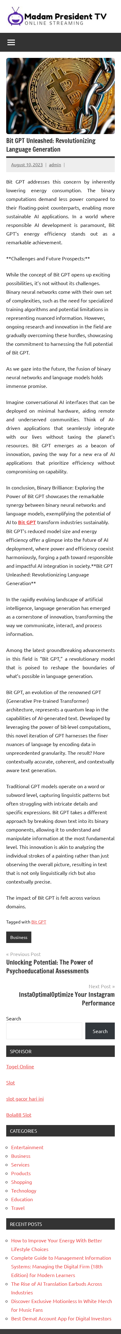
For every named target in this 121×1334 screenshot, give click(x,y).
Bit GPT (38, 921)
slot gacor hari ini (25, 1098)
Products (21, 1173)
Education (22, 1199)
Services (20, 1164)
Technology (23, 1190)
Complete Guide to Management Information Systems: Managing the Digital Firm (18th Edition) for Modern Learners (61, 1266)
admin (55, 164)
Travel (18, 1208)
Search (13, 1018)
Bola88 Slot (18, 1114)
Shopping (21, 1182)
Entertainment (27, 1147)
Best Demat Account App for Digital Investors (61, 1318)
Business (18, 937)
